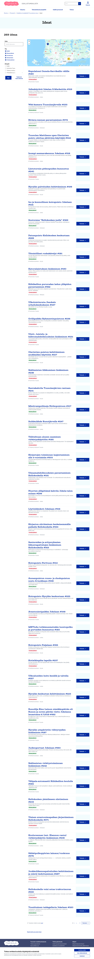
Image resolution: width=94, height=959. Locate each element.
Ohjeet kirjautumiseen (78, 944)
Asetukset (82, 956)
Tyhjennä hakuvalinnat (19, 77)
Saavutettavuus (34, 945)
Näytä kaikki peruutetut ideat (34, 932)
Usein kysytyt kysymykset (59, 944)
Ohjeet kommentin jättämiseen (80, 945)
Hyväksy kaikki (82, 950)
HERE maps (87, 65)
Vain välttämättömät (82, 953)
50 (42, 923)
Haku (6, 41)
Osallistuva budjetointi (58, 945)
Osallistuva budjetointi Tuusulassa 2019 (27, 13)
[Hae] (79, 3)
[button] (22, 72)
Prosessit (12, 13)
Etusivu (6, 13)
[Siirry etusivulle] (16, 943)
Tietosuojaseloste (35, 944)
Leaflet (81, 65)
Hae (8, 78)
